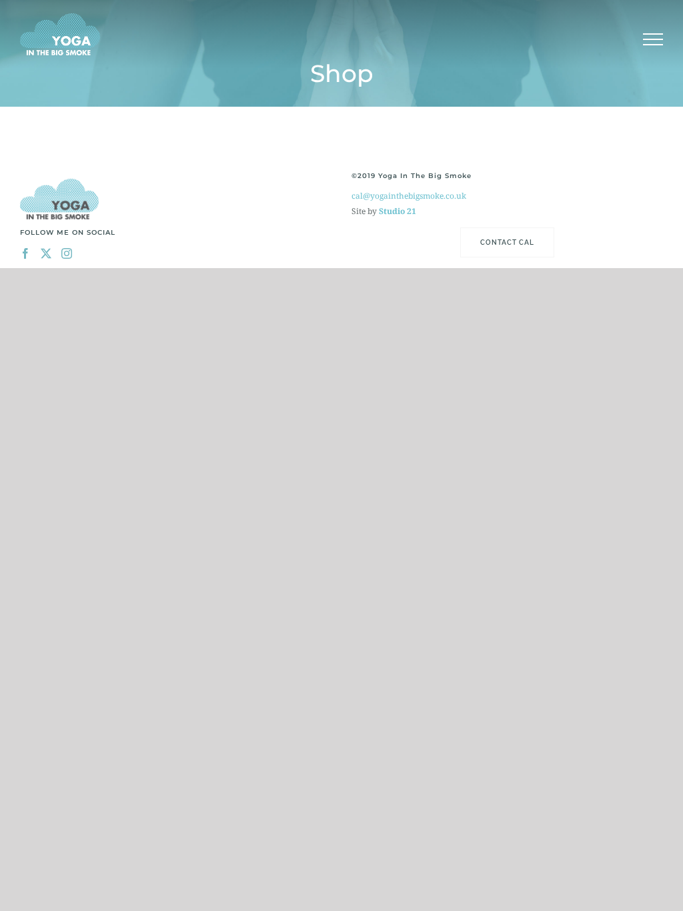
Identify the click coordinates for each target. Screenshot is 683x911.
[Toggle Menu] (653, 39)
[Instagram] (66, 253)
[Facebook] (25, 253)
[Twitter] (46, 253)
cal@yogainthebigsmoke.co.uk (409, 195)
